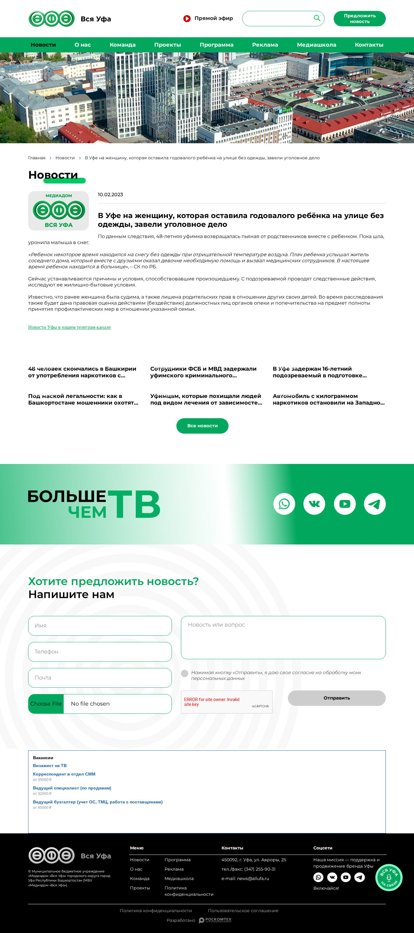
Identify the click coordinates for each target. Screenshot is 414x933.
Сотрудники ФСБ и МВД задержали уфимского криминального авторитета (203, 375)
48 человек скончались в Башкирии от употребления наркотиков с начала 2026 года (82, 375)
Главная (36, 157)
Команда (123, 44)
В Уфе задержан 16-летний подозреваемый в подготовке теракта (317, 375)
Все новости (202, 425)
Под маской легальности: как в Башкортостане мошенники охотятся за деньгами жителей (84, 403)
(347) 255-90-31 (259, 869)
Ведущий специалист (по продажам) (72, 788)
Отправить (337, 698)
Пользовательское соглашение (243, 910)
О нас (83, 44)
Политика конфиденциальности (189, 891)
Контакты (369, 44)
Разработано (183, 920)
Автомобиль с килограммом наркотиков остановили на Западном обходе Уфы (329, 403)
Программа (217, 44)
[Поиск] (315, 18)
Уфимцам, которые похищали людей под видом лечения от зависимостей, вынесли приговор (206, 403)
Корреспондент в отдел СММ (64, 774)
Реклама (265, 44)
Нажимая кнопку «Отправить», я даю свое (276, 675)
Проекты (167, 44)
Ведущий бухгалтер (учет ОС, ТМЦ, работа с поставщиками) (98, 801)
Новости (43, 44)
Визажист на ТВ (50, 765)
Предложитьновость (360, 18)
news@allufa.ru (253, 878)
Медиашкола (316, 44)
